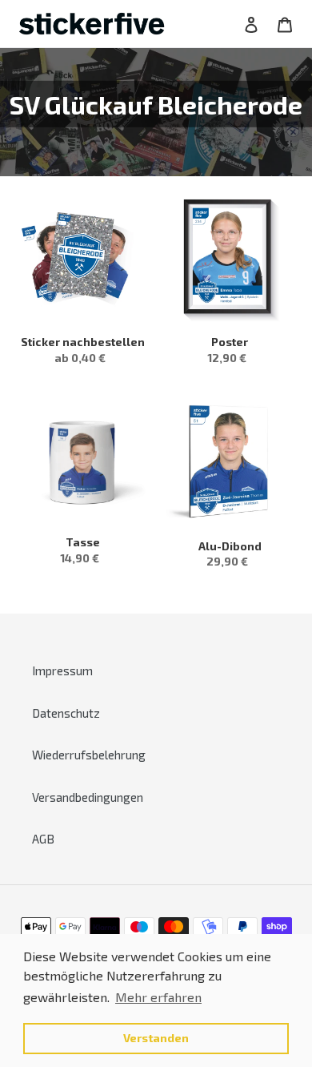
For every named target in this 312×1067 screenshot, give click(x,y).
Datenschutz (66, 713)
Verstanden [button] (156, 1038)
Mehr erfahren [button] (158, 997)
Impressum (62, 670)
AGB (43, 838)
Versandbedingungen (87, 797)
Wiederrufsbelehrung (89, 754)
